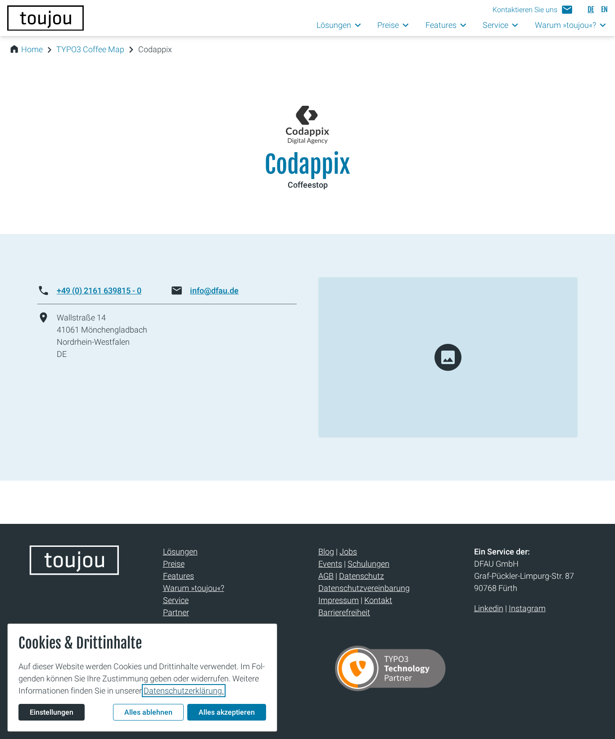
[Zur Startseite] (45, 18)
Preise (174, 563)
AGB (326, 576)
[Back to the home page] (74, 571)
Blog (326, 551)
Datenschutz (361, 576)
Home (32, 49)
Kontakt (378, 600)
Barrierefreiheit (344, 612)
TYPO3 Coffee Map (90, 49)
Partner (176, 612)
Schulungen (368, 563)
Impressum (338, 600)
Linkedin (488, 608)
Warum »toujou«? (193, 588)
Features (178, 576)
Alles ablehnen (148, 712)
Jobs (348, 551)
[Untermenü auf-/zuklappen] (358, 25)
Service (176, 600)
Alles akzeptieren (227, 712)
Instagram (527, 608)
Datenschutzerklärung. (184, 690)
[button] (533, 10)
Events (330, 563)
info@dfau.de (214, 290)
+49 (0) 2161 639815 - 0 (99, 290)
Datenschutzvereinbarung (364, 588)
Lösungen (180, 551)
